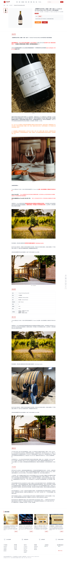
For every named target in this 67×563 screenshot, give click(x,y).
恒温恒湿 (5, 549)
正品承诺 (5, 548)
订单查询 (15, 549)
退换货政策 (36, 546)
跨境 (26, 1)
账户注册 (15, 546)
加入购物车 (38, 22)
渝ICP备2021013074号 (7, 557)
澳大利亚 (11, 5)
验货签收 (25, 552)
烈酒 (19, 1)
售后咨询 (35, 549)
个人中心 (39, 1)
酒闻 (31, 1)
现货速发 (22, 1)
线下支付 (25, 549)
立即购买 (44, 22)
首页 (4, 5)
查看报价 (40, 16)
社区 (36, 1)
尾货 (28, 1)
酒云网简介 (5, 546)
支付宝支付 (25, 546)
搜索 (62, 1)
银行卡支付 (25, 548)
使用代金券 (25, 550)
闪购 (17, 1)
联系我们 (5, 550)
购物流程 (15, 548)
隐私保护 (35, 548)
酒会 (34, 1)
